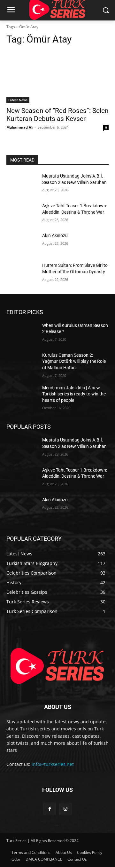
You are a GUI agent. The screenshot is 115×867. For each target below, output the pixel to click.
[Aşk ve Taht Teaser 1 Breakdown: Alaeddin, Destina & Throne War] (21, 213)
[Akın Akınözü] (21, 243)
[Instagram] (65, 809)
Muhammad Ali (19, 127)
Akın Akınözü (55, 235)
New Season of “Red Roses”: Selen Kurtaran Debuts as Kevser (57, 115)
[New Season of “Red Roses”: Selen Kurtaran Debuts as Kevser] (57, 77)
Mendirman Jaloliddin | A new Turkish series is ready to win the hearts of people (74, 394)
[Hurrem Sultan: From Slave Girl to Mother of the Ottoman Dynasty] (21, 273)
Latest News (17, 100)
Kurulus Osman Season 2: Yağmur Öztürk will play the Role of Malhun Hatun (74, 361)
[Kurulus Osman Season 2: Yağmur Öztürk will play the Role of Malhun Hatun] (21, 363)
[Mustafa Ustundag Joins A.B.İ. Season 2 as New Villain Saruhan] (21, 184)
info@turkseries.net (53, 764)
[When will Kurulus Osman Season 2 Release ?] (21, 333)
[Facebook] (49, 809)
